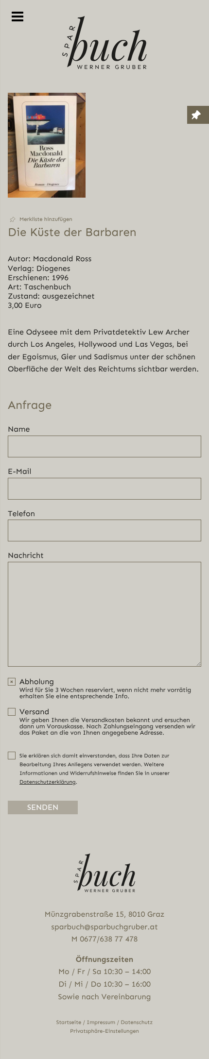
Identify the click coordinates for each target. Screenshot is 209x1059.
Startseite (69, 1022)
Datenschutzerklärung (47, 782)
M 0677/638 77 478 (104, 938)
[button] (47, 219)
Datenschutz (137, 1022)
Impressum (101, 1022)
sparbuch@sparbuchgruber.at (104, 926)
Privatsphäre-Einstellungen (104, 1031)
